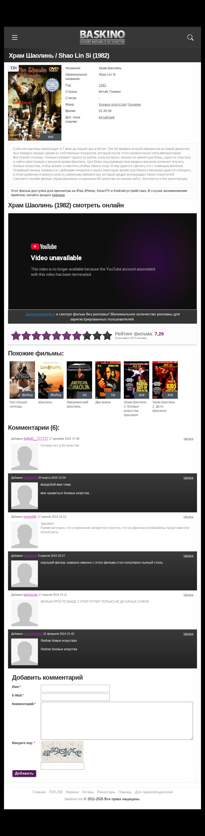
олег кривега (32, 634)
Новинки (72, 792)
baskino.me (74, 799)
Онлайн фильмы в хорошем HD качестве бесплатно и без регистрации (102, 37)
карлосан (30, 595)
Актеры (88, 792)
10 (107, 336)
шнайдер (30, 477)
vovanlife (30, 516)
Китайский (107, 117)
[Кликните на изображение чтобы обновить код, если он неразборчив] (62, 743)
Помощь (125, 792)
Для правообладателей (154, 792)
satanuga (30, 556)
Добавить (24, 773)
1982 (102, 85)
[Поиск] (190, 37)
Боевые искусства (112, 104)
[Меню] (14, 37)
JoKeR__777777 (35, 438)
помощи (58, 195)
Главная (39, 792)
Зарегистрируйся (40, 314)
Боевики (134, 104)
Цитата (188, 438)
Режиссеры (106, 792)
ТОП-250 (55, 792)
